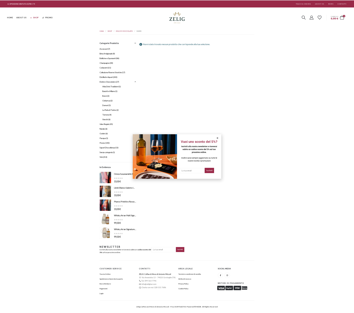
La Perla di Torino (109, 110)
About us (319, 4)
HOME (10, 17)
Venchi (105, 119)
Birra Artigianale (106, 53)
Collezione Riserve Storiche (111, 72)
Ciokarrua (106, 100)
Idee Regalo (104, 124)
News (330, 4)
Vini (101, 157)
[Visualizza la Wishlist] (319, 17)
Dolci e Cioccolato (107, 82)
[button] (303, 17)
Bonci (104, 96)
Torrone (105, 115)
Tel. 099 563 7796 (148, 281)
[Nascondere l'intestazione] (177, 17)
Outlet (102, 133)
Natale (102, 129)
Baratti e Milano (108, 91)
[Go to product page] (105, 177)
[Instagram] (227, 275)
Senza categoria (106, 152)
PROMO (49, 17)
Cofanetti (103, 67)
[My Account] (311, 17)
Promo (102, 143)
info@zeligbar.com (148, 284)
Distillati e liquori (106, 77)
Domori (105, 105)
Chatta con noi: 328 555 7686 (153, 287)
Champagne (104, 63)
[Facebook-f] (220, 275)
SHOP (36, 17)
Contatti (341, 4)
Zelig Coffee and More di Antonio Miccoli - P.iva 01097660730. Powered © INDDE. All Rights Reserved (177, 307)
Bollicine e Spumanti (108, 58)
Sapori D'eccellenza (107, 147)
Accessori (104, 49)
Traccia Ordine (303, 4)
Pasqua (103, 138)
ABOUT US (21, 17)
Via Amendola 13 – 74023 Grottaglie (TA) (158, 277)
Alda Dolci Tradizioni (110, 86)
